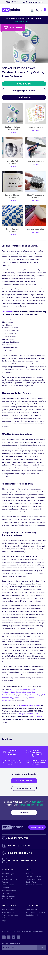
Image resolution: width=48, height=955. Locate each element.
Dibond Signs (24, 695)
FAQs (4, 918)
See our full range (24, 780)
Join (41, 947)
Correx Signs (13, 695)
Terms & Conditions (33, 876)
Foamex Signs (35, 695)
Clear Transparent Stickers (36, 196)
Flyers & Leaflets (8, 893)
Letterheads (26, 692)
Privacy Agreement (33, 879)
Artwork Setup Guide (10, 915)
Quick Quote (24, 97)
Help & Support (8, 909)
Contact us (24, 812)
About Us (29, 873)
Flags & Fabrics (8, 885)
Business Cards (14, 692)
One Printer (7, 312)
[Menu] (32, 10)
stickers (5, 584)
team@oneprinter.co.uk (31, 2)
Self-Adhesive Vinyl (9, 879)
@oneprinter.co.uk (30, 714)
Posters (5, 882)
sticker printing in (29, 705)
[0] (42, 10)
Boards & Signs (8, 873)
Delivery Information (34, 885)
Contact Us (37, 717)
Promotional (7, 899)
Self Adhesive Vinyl (36, 229)
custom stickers (32, 289)
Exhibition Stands (20, 698)
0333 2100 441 (12, 2)
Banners (5, 876)
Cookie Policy (31, 882)
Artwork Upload (8, 912)
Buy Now (35, 232)
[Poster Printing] (35, 181)
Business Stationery (9, 890)
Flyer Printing (14, 689)
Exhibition (5, 887)
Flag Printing (24, 689)
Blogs (4, 921)
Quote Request (32, 915)
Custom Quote (37, 827)
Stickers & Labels (8, 896)
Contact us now (24, 788)
